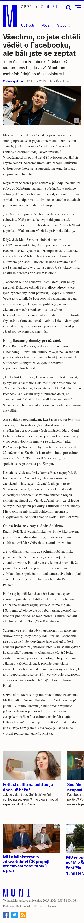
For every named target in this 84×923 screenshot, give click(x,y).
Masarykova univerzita (27, 900)
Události (27, 25)
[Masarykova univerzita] (16, 893)
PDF (34, 906)
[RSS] (23, 915)
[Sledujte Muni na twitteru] (14, 915)
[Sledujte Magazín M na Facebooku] (6, 915)
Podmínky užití (48, 906)
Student (63, 25)
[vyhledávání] (68, 7)
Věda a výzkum (13, 81)
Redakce (8, 906)
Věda (46, 25)
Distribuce (22, 906)
